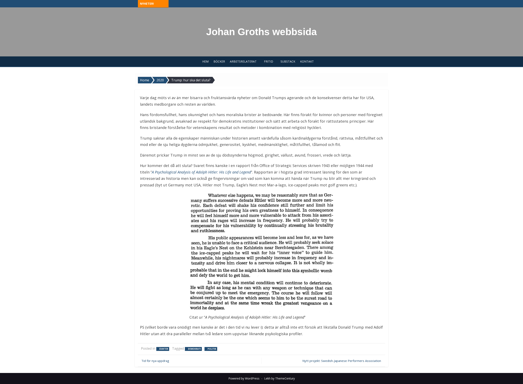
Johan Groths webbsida (261, 31)
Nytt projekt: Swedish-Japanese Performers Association (341, 361)
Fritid (268, 61)
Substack (287, 61)
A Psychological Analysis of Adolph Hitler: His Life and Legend (201, 172)
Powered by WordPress (243, 378)
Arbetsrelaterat (243, 61)
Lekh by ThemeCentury (279, 378)
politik (212, 348)
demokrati (194, 348)
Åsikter (163, 348)
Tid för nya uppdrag (155, 361)
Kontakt (307, 61)
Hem (205, 61)
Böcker (219, 61)
